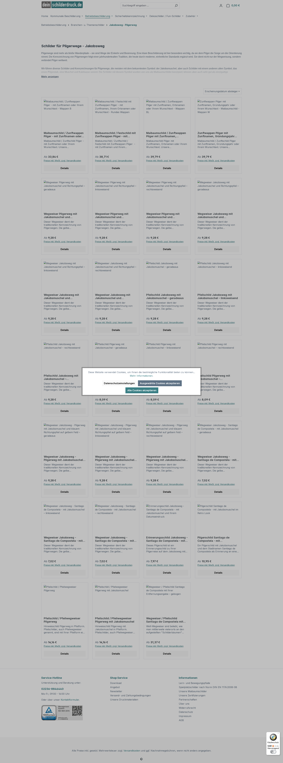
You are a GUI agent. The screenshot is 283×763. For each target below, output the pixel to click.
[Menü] (278, 734)
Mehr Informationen (141, 375)
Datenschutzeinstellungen (119, 383)
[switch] (273, 752)
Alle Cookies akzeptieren (141, 390)
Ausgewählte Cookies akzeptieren (160, 383)
